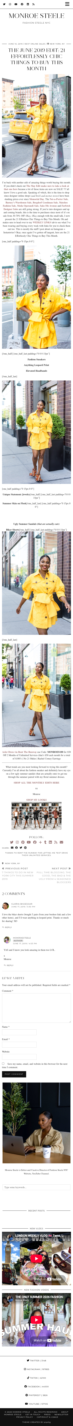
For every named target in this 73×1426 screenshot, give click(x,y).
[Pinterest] (22, 842)
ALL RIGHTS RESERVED (45, 1412)
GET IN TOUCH (32, 1414)
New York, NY (12, 863)
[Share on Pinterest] (25, 847)
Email (6, 1039)
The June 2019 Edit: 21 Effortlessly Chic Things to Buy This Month (36, 59)
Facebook (38, 1386)
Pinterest (38, 1395)
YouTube (38, 1404)
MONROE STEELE (37, 16)
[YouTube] (16, 4)
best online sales (35, 44)
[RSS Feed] (33, 4)
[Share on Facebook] (16, 847)
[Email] (61, 842)
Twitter (37, 1360)
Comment (7, 990)
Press (47, 1414)
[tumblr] (45, 842)
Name (6, 1026)
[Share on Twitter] (21, 847)
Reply (8, 927)
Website (6, 1051)
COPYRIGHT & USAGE (47, 1417)
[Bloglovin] (40, 842)
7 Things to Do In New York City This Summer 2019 (17, 873)
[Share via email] (12, 847)
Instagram (37, 1369)
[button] (68, 4)
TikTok (37, 1378)
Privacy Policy (24, 1417)
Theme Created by (36, 1422)
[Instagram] (10, 4)
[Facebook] (22, 4)
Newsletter (61, 1414)
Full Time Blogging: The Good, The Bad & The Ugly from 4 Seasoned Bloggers (54, 875)
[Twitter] (4, 4)
